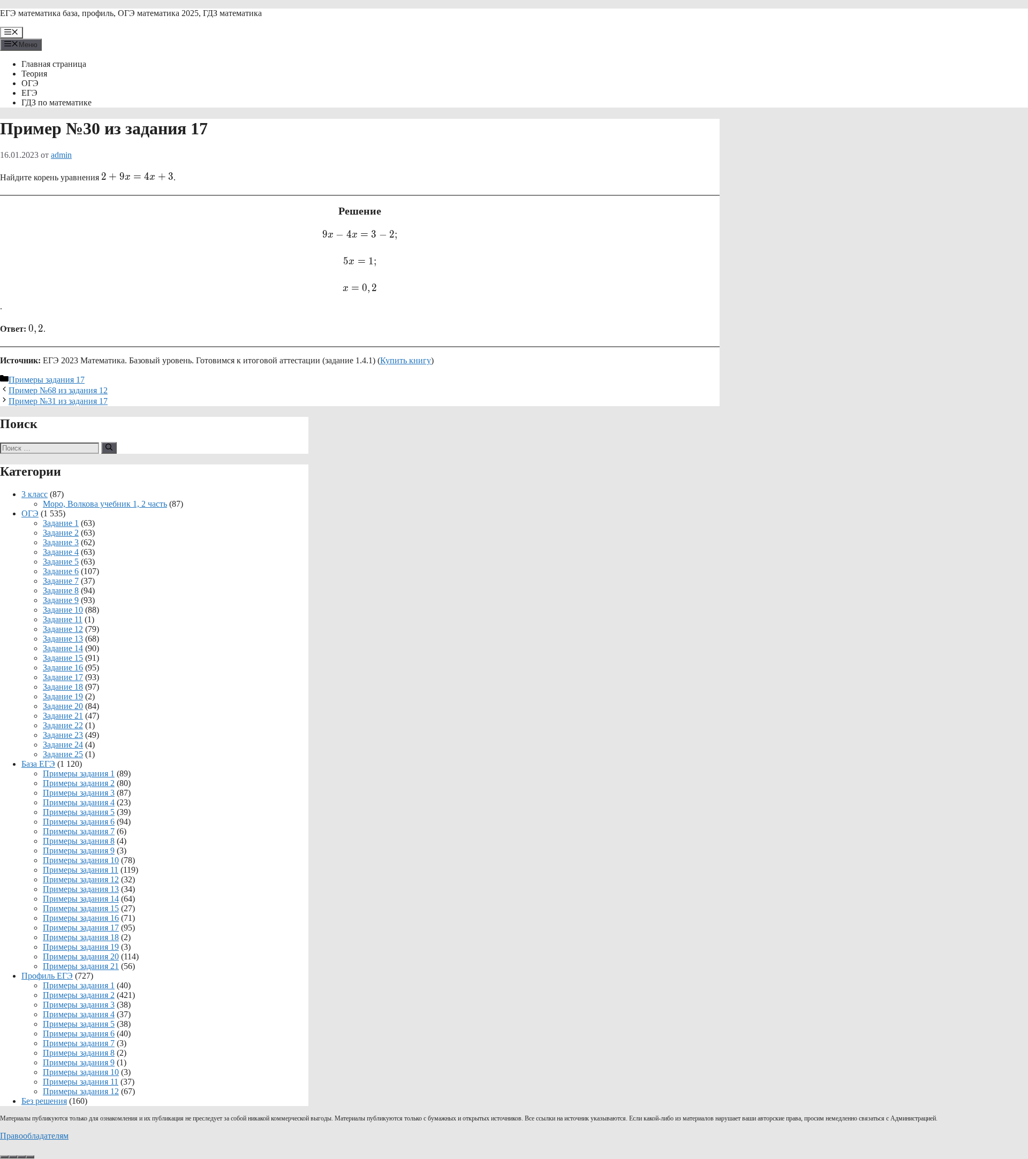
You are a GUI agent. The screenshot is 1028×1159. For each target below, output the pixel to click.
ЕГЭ (29, 92)
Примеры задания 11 (80, 869)
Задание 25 (63, 754)
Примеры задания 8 (79, 840)
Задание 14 (63, 648)
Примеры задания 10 (81, 860)
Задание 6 (61, 571)
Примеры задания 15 (81, 908)
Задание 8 (61, 590)
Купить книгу (405, 360)
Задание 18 (63, 686)
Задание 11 (62, 619)
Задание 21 (63, 715)
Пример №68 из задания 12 (58, 390)
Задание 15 (63, 657)
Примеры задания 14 (81, 898)
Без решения (44, 1100)
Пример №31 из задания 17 (58, 401)
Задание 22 (63, 725)
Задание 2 (61, 532)
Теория (34, 73)
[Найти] (109, 448)
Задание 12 (63, 629)
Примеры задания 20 (81, 956)
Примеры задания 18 (81, 937)
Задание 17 (63, 677)
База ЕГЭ (38, 763)
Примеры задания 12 (81, 879)
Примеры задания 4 (79, 802)
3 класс (34, 494)
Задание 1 (61, 523)
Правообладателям (34, 1135)
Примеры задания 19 (81, 946)
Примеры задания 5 (79, 812)
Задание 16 (63, 667)
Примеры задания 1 (79, 773)
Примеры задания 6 (79, 821)
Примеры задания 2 (79, 783)
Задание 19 (63, 696)
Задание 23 (63, 734)
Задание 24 (63, 744)
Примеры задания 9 (79, 850)
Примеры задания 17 (47, 379)
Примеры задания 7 (79, 831)
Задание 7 (61, 580)
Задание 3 (61, 542)
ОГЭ (30, 83)
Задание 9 (61, 600)
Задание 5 (61, 561)
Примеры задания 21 (81, 966)
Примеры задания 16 (81, 917)
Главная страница (53, 63)
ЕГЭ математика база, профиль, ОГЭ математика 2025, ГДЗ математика (131, 13)
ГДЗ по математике (56, 102)
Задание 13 (63, 638)
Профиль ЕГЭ (47, 975)
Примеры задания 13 (81, 889)
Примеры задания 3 (79, 792)
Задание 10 (63, 609)
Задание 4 (61, 551)
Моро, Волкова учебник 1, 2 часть (105, 503)
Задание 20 (63, 706)
